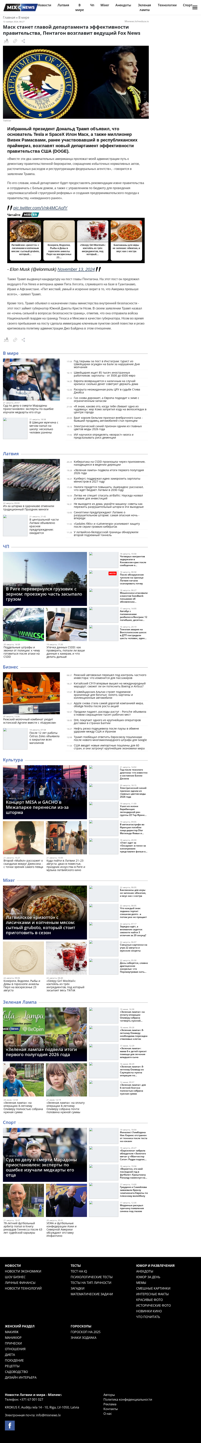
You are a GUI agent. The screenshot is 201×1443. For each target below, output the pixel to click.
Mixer (104, 5)
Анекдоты (123, 5)
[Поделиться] (23, 41)
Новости (44, 5)
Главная (9, 17)
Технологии (167, 5)
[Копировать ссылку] (15, 41)
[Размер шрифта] (6, 41)
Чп (92, 5)
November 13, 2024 (76, 269)
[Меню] (194, 7)
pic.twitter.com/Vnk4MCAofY (40, 207)
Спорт (187, 5)
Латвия (63, 5)
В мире (23, 17)
